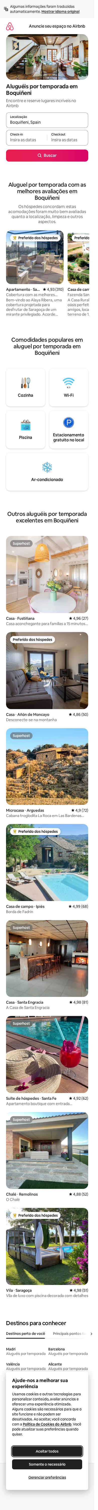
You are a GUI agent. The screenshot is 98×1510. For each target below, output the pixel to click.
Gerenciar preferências (47, 1477)
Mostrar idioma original (60, 11)
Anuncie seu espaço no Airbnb (57, 26)
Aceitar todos (47, 1451)
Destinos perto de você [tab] (25, 1333)
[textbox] (26, 140)
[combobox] (47, 122)
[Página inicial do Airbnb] (10, 26)
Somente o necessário (47, 1464)
